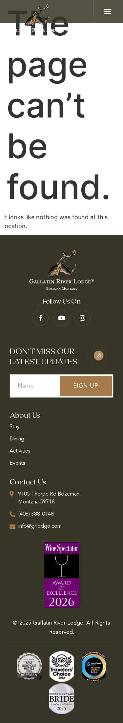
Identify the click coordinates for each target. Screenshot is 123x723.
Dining (17, 439)
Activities (20, 451)
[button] (107, 11)
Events (17, 463)
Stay (15, 427)
